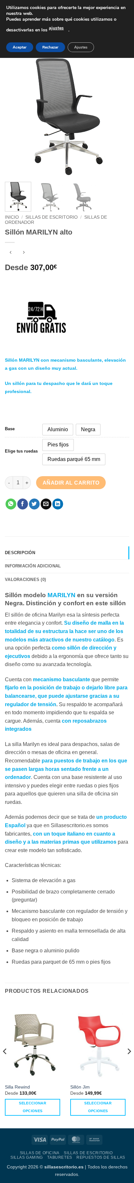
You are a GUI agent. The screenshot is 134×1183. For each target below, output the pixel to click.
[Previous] (15, 115)
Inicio (12, 217)
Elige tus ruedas (21, 451)
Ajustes (80, 47)
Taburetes (59, 1157)
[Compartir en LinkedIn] (57, 503)
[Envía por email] (46, 503)
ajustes (56, 28)
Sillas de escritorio (51, 217)
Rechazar (50, 47)
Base (10, 429)
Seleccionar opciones (32, 1107)
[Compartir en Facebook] (22, 503)
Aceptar (20, 47)
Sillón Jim (80, 1087)
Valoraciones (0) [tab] (25, 579)
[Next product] (11, 253)
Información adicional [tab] (33, 566)
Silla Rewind (17, 1087)
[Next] (118, 115)
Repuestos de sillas (100, 1157)
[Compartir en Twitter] (34, 503)
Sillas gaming (26, 1157)
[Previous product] (24, 253)
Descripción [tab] (20, 552)
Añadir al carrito (71, 483)
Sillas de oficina (40, 1153)
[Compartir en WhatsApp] (11, 503)
